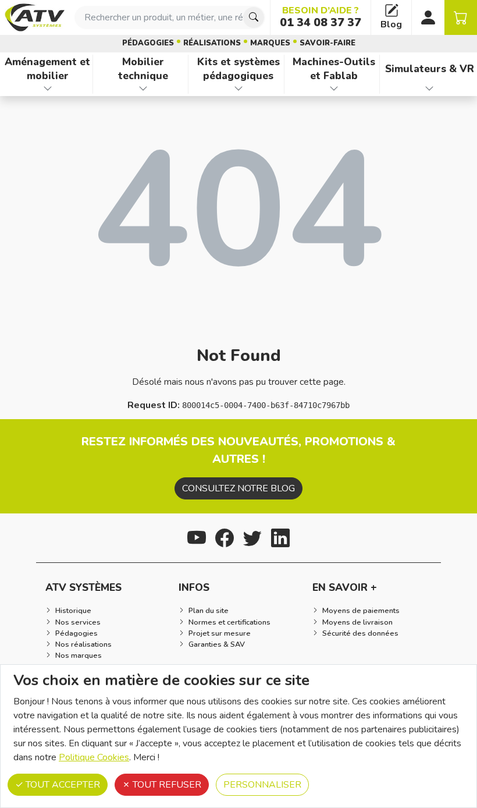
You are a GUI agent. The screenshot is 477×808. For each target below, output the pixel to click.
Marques (270, 43)
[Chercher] (253, 17)
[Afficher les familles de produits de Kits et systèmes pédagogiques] (238, 88)
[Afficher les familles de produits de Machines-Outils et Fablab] (334, 88)
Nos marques (78, 655)
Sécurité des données (360, 633)
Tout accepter (61, 784)
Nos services (78, 622)
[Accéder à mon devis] (460, 17)
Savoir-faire (327, 43)
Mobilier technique (143, 69)
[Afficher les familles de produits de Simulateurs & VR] (430, 88)
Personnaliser (262, 784)
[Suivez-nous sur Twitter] (252, 536)
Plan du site (208, 610)
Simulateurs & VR (429, 69)
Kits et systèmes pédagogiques (238, 69)
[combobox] (169, 17)
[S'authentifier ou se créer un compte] (428, 17)
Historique (73, 610)
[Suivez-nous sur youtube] (196, 536)
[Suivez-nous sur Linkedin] (280, 536)
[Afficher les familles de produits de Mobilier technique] (143, 88)
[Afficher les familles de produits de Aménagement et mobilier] (47, 88)
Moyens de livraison (357, 622)
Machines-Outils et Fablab (334, 69)
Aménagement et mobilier (47, 69)
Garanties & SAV (216, 644)
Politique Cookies (94, 757)
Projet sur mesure (219, 633)
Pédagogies (148, 43)
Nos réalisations (83, 644)
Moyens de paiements (361, 610)
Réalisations (212, 43)
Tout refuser (165, 784)
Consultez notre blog (238, 488)
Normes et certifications (229, 622)
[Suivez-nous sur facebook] (224, 536)
